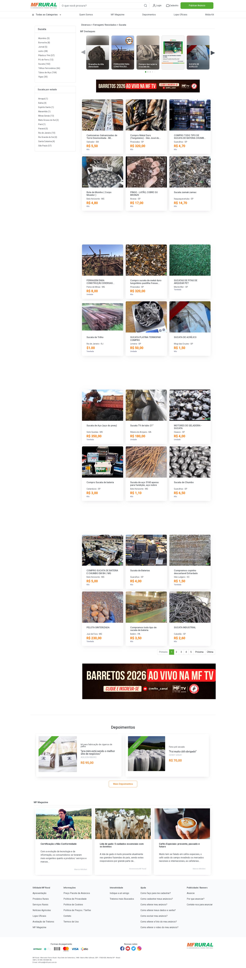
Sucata (42, 29)
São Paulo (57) (45, 146)
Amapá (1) (43, 99)
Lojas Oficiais (180, 14)
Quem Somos (86, 14)
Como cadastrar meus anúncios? (157, 899)
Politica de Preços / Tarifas (77, 910)
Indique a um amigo (119, 893)
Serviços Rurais (40, 904)
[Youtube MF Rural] (128, 948)
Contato (67, 916)
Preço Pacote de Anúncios (76, 893)
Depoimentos (149, 14)
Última (210, 652)
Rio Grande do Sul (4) (47, 137)
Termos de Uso (71, 921)
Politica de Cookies (73, 904)
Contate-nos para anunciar (200, 904)
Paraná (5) (43, 128)
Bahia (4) (42, 103)
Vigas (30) (43, 77)
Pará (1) (42, 124)
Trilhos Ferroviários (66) (49, 68)
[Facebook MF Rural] (122, 948)
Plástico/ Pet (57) (46, 55)
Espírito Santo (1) (46, 107)
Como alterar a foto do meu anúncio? (159, 921)
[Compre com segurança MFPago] (37, 949)
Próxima (199, 652)
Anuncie (191, 893)
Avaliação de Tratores (43, 921)
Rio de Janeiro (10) (46, 133)
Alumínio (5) (44, 38)
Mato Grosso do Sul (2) (48, 120)
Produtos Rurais (41, 899)
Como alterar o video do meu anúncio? (159, 927)
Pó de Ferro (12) (45, 60)
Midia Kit (209, 14)
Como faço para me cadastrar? (156, 893)
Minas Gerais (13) (46, 116)
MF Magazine (117, 14)
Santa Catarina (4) (46, 141)
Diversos (86, 24)
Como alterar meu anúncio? (154, 904)
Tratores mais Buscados (122, 899)
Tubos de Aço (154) (47, 72)
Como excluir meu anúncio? (154, 916)
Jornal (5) (42, 47)
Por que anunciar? (195, 899)
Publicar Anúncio (197, 5)
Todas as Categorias (46, 14)
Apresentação (39, 893)
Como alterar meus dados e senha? (158, 910)
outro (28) (43, 51)
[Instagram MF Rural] (139, 948)
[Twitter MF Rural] (133, 948)
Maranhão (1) (44, 111)
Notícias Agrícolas (42, 910)
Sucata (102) (44, 64)
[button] (145, 5)
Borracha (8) (44, 42)
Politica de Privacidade (75, 899)
